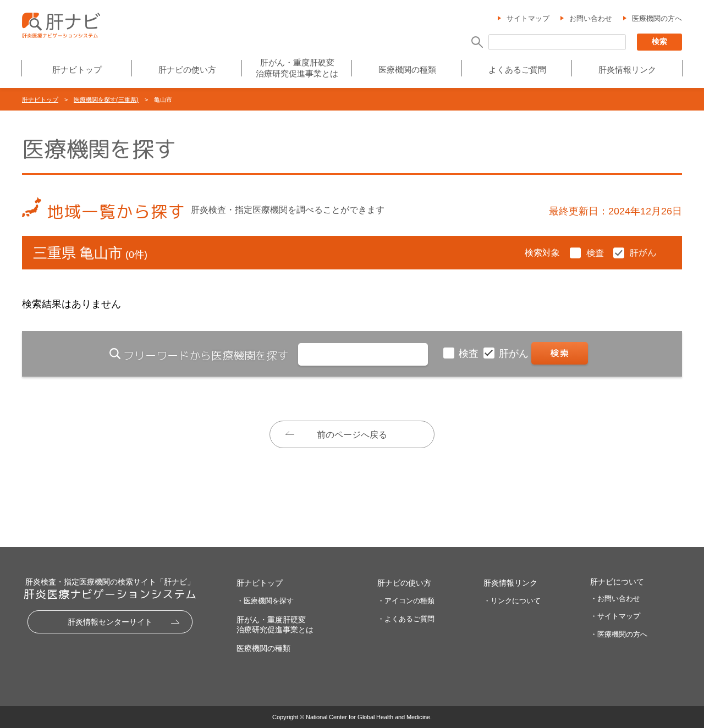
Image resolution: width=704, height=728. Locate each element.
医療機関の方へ (657, 18)
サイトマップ (528, 18)
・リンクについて (512, 601)
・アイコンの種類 (406, 601)
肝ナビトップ (77, 69)
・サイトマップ (615, 616)
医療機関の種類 (407, 69)
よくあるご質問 (517, 69)
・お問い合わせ (615, 598)
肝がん (515, 353)
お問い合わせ (590, 18)
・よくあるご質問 (406, 619)
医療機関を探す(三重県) (106, 99)
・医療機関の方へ (618, 634)
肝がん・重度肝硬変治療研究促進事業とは (297, 68)
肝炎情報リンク (627, 69)
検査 (470, 353)
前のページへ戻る (352, 434)
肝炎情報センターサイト (110, 621)
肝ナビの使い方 (187, 69)
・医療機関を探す (265, 601)
